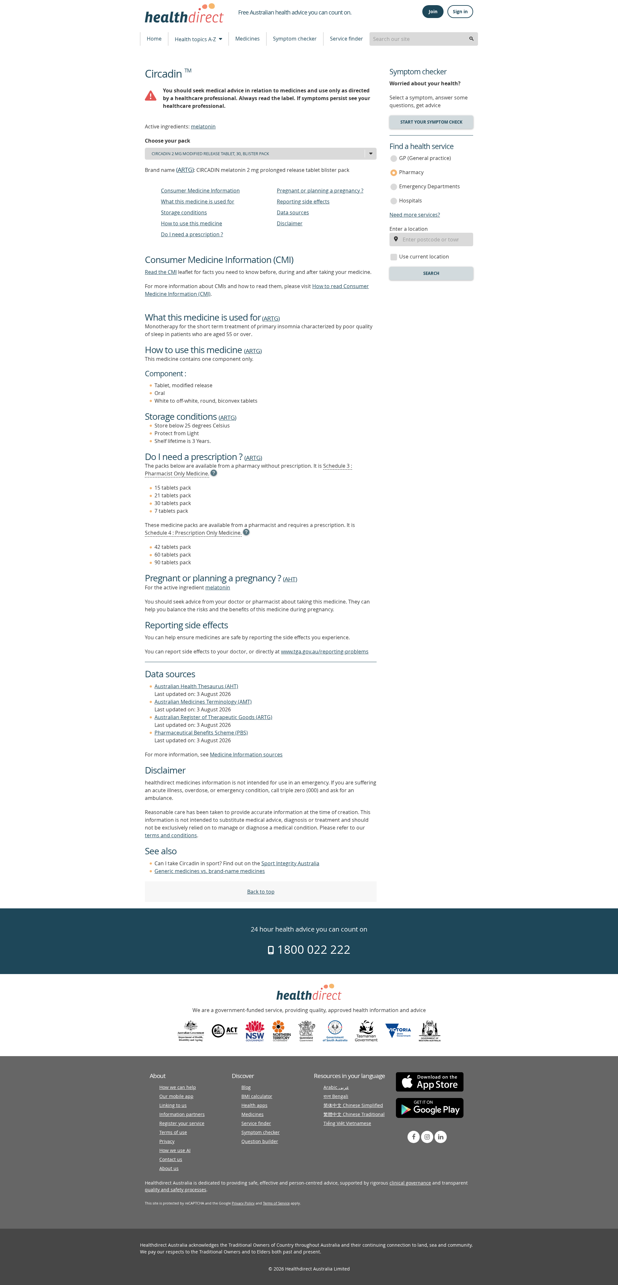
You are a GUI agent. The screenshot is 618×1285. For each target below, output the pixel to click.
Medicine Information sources (246, 754)
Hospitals (410, 200)
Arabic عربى (336, 1087)
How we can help (177, 1087)
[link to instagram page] (427, 1137)
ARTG (185, 169)
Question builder (259, 1141)
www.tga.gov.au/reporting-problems (325, 651)
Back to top (261, 891)
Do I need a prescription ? (192, 234)
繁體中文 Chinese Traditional (354, 1114)
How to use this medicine (191, 223)
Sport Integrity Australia (290, 863)
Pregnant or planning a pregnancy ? (320, 190)
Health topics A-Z (196, 39)
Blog (246, 1087)
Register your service (181, 1123)
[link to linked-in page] (441, 1137)
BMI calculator (256, 1096)
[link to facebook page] (413, 1137)
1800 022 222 (312, 949)
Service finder (346, 38)
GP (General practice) (425, 158)
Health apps (254, 1105)
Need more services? (414, 214)
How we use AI (175, 1150)
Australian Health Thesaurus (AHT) (196, 686)
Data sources (293, 212)
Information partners (182, 1114)
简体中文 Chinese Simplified (353, 1105)
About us (169, 1168)
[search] (471, 39)
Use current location (424, 256)
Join (433, 11)
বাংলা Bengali (335, 1096)
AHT (290, 579)
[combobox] (424, 39)
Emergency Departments (429, 186)
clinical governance (410, 1183)
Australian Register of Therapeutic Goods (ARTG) (213, 717)
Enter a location (408, 228)
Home (154, 38)
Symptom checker (295, 38)
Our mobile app (176, 1096)
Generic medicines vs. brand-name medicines (209, 871)
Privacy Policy (243, 1203)
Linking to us (173, 1105)
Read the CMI (161, 272)
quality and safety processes (175, 1190)
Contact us (170, 1159)
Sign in (460, 11)
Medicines (247, 38)
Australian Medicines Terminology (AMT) (203, 701)
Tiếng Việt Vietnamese (347, 1123)
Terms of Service (276, 1203)
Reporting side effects (303, 201)
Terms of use (173, 1132)
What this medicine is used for (197, 201)
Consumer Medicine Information (200, 190)
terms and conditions (171, 835)
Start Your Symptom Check (431, 122)
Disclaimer (290, 223)
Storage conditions (184, 212)
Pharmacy (411, 172)
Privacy (166, 1141)
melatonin (203, 126)
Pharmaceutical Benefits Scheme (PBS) (201, 732)
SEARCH (431, 273)
